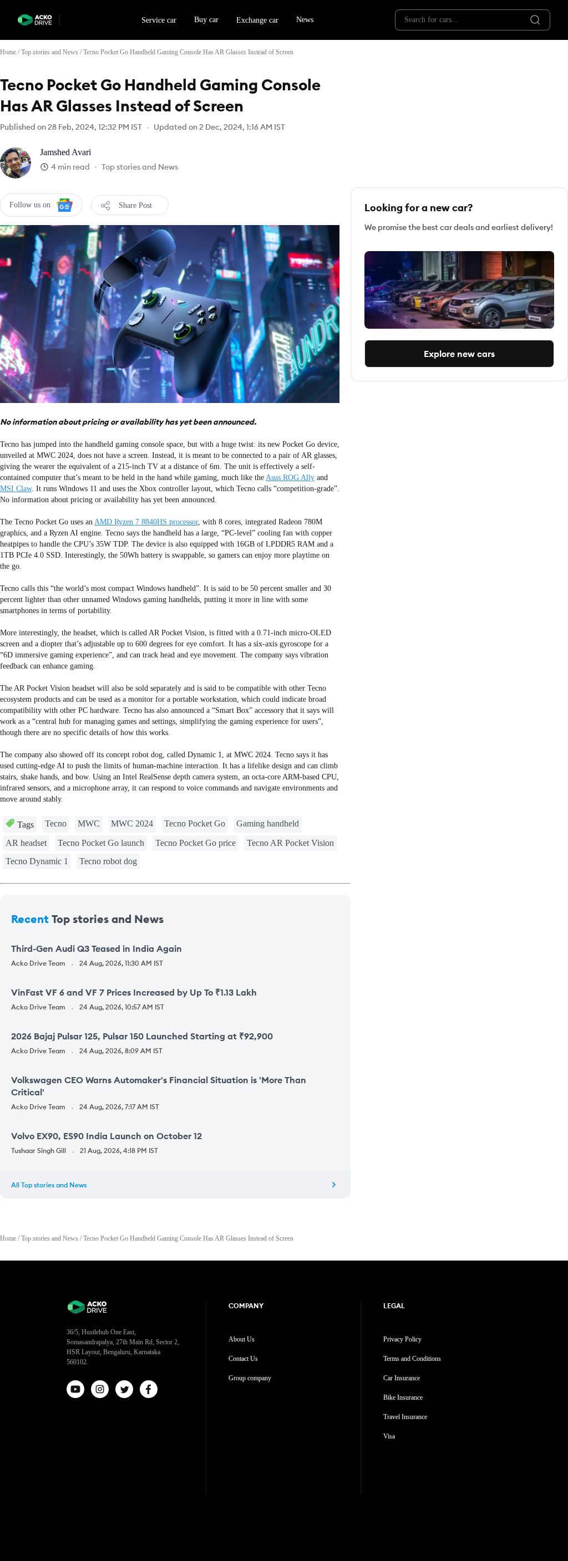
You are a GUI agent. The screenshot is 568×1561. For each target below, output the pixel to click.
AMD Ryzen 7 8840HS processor (146, 522)
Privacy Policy (402, 1339)
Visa (389, 1436)
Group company (250, 1378)
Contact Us (243, 1359)
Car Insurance (401, 1378)
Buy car (206, 20)
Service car (158, 20)
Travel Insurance (405, 1417)
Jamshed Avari (65, 152)
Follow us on (29, 205)
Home (8, 52)
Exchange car (257, 20)
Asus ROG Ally (290, 477)
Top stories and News (49, 52)
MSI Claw (16, 488)
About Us (242, 1339)
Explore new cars (459, 353)
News (304, 20)
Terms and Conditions (412, 1359)
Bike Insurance (403, 1397)
